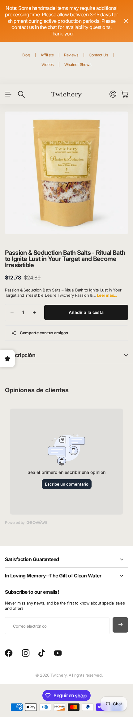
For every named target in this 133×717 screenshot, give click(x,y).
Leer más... (107, 295)
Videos (47, 64)
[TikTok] (41, 653)
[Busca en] (21, 94)
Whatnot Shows (78, 64)
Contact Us (98, 55)
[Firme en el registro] (112, 94)
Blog (26, 55)
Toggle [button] (126, 355)
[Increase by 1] (34, 312)
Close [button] (66, 559)
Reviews (71, 55)
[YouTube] (58, 653)
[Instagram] (25, 653)
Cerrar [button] (126, 21)
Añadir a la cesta (86, 312)
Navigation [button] (8, 94)
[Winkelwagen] (124, 94)
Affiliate (47, 55)
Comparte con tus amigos (44, 332)
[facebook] (9, 653)
